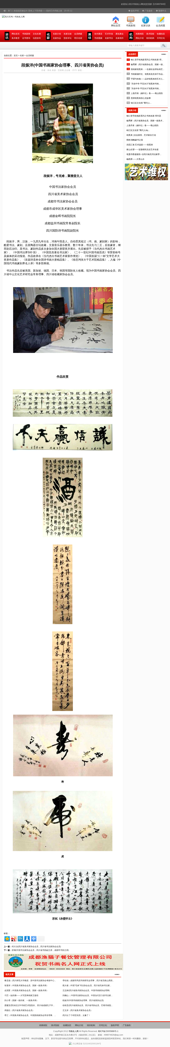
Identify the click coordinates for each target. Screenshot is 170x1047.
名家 (22, 55)
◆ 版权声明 (133, 11)
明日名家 (78, 38)
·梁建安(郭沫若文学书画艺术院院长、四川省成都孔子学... (29, 1005)
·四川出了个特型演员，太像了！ (76, 1015)
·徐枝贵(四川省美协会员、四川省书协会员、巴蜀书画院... (87, 1005)
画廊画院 (140, 34)
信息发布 (37, 38)
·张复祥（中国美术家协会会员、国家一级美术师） (26, 985)
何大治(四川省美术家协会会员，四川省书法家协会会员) (36, 946)
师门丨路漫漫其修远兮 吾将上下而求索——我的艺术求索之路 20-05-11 (40, 11)
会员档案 (160, 25)
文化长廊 (37, 34)
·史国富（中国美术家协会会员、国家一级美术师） (26, 990)
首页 (16, 55)
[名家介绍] (164, 110)
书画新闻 (130, 25)
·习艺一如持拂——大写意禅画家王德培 (21, 995)
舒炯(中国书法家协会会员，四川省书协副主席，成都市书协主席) (40, 950)
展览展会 (120, 34)
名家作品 (57, 38)
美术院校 (150, 34)
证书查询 (26, 38)
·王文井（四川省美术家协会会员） (77, 1010)
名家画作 (120, 38)
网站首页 (115, 25)
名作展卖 (98, 34)
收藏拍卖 (161, 34)
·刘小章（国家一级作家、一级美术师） (21, 1000)
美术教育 (16, 38)
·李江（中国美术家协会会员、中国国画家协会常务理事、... (30, 1015)
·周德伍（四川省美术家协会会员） (19, 1010)
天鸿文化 (161, 38)
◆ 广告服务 (147, 11)
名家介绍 (57, 34)
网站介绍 (140, 38)
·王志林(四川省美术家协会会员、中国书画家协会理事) (86, 990)
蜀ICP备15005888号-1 (108, 1031)
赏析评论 (68, 38)
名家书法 (109, 38)
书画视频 (98, 38)
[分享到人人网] (27, 938)
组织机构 (150, 38)
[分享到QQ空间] (7, 938)
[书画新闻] (117, 974)
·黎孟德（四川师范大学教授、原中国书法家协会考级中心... (30, 980)
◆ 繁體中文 (161, 11)
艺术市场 (109, 34)
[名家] (164, 54)
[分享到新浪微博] (13, 938)
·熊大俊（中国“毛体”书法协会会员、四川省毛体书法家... (86, 985)
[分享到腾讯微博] (20, 938)
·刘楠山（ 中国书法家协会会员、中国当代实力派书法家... (87, 995)
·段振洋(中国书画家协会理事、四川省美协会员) (83, 1000)
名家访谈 (145, 25)
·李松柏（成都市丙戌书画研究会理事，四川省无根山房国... (88, 980)
